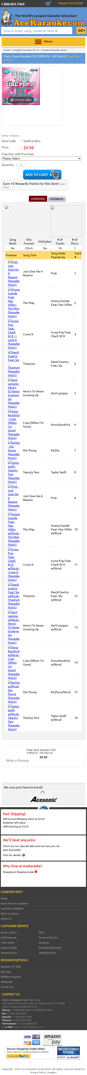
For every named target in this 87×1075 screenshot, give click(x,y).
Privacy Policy (38, 1072)
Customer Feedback (12, 908)
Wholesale (7, 981)
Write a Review (10, 135)
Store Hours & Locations (15, 903)
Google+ (52, 1072)
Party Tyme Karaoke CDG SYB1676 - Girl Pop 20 (41, 751)
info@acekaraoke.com (32, 1026)
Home (4, 898)
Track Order (8, 942)
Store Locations (10, 913)
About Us (6, 918)
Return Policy (8, 932)
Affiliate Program (11, 976)
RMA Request (9, 937)
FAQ (41, 932)
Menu (48, 41)
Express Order (9, 947)
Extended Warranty (50, 947)
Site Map (6, 971)
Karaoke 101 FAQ (11, 966)
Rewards (44, 942)
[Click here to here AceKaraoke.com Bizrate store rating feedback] (68, 1058)
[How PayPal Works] (29, 1058)
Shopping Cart (48, 3)
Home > (8, 50)
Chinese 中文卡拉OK (70, 3)
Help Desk (34, 999)
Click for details (12, 855)
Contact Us (7, 986)
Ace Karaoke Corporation (36, 1069)
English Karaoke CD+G (26, 50)
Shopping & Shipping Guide (18, 872)
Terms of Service (48, 937)
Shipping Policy (47, 952)
